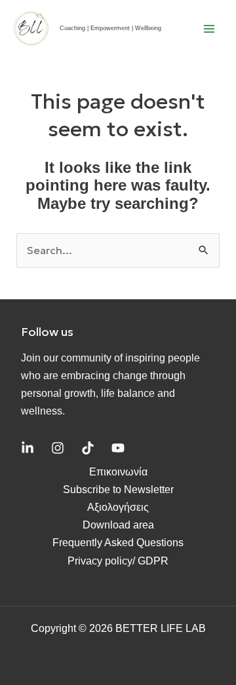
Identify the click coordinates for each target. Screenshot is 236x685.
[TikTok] (87, 447)
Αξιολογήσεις (118, 507)
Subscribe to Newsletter (118, 489)
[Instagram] (57, 447)
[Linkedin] (27, 447)
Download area (118, 524)
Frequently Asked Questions (118, 542)
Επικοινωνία (118, 471)
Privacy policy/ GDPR (118, 560)
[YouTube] (118, 447)
